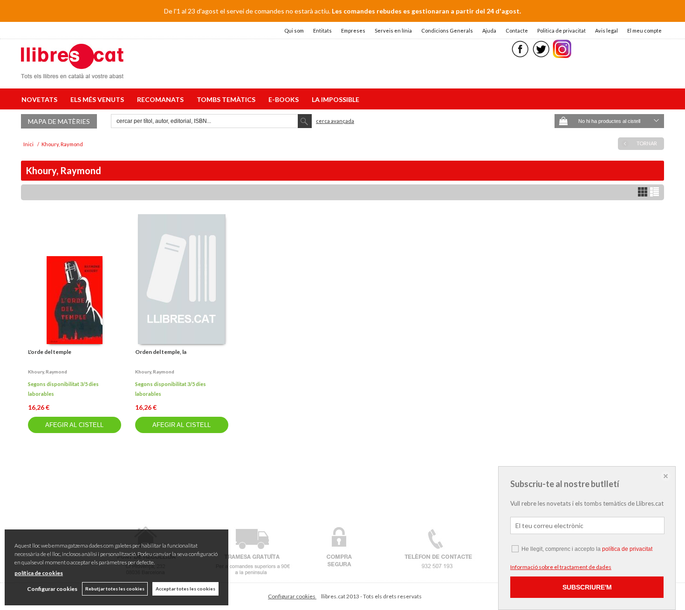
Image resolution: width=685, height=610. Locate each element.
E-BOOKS (284, 99)
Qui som (294, 30)
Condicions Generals (447, 30)
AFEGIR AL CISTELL (74, 424)
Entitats (322, 30)
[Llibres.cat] (72, 72)
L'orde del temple (49, 351)
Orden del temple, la (160, 351)
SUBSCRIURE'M (587, 587)
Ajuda (489, 30)
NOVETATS (40, 99)
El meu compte (644, 30)
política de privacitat (627, 549)
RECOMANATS (161, 99)
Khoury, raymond (47, 371)
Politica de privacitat (561, 30)
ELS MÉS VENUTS (98, 99)
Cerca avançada (335, 121)
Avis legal (606, 30)
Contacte (517, 30)
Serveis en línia (393, 30)
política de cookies (38, 572)
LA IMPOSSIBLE (335, 99)
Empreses (353, 30)
